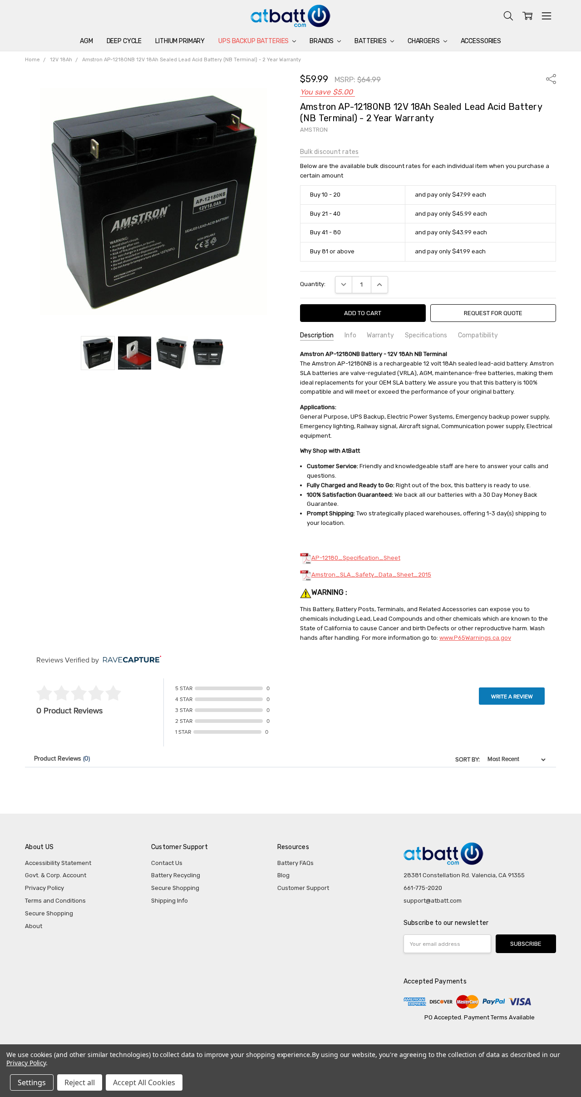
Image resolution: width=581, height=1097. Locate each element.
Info (350, 335)
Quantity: (312, 284)
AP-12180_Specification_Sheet (355, 557)
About (33, 926)
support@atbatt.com (433, 900)
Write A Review (512, 696)
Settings (32, 1082)
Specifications (426, 335)
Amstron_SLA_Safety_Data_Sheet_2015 (371, 574)
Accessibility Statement (58, 863)
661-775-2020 (423, 888)
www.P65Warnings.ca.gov (475, 637)
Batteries (371, 41)
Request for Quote (493, 313)
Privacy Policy (44, 888)
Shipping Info (169, 900)
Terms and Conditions (55, 900)
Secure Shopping (49, 913)
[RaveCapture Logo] (130, 660)
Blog (283, 875)
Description (317, 335)
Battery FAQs (295, 863)
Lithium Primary (180, 41)
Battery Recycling (175, 875)
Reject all (79, 1082)
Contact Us (166, 863)
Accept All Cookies (144, 1082)
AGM (86, 41)
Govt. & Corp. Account (55, 875)
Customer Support (303, 888)
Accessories (481, 41)
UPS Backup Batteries (254, 41)
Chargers (424, 41)
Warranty (380, 335)
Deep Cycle (124, 41)
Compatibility (478, 335)
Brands (322, 41)
